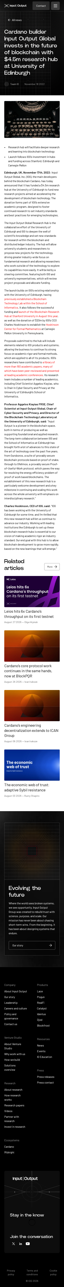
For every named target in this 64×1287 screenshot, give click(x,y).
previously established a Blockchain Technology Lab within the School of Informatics (25, 303)
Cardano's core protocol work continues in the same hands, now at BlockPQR (28, 670)
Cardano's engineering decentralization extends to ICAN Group (31, 730)
